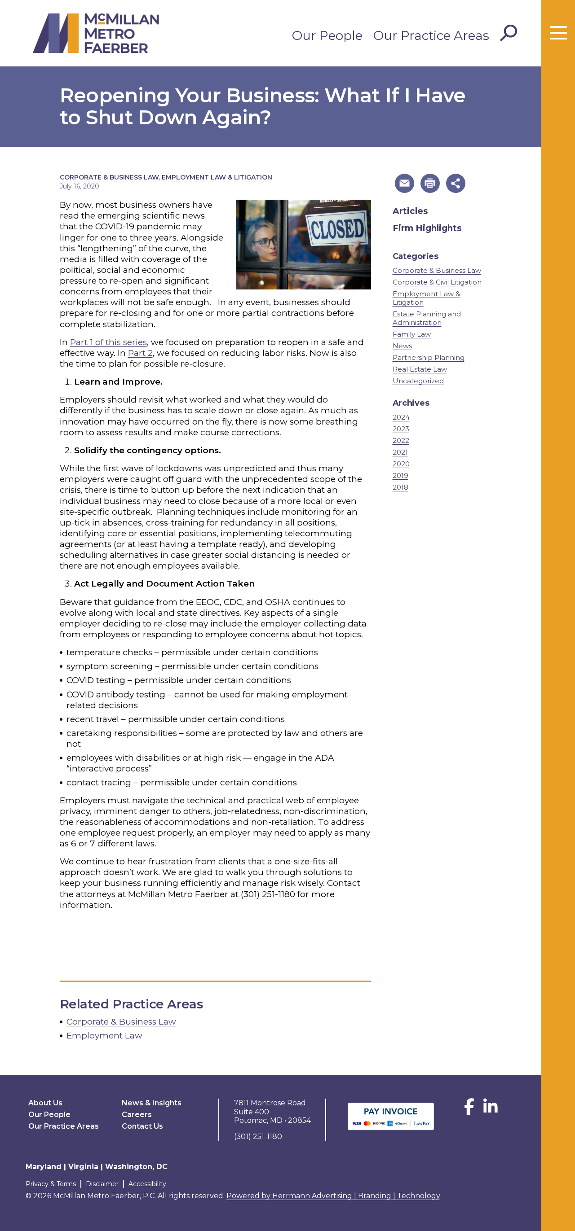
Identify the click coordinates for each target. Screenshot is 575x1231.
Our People (327, 35)
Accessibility (147, 1184)
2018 (400, 487)
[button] (404, 183)
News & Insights (151, 1103)
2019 (400, 475)
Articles (410, 211)
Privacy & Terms (51, 1184)
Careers (137, 1114)
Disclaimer (102, 1184)
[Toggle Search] (508, 33)
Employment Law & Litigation (217, 177)
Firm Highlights (427, 228)
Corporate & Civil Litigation (437, 282)
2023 (401, 429)
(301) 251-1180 (268, 894)
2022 (401, 440)
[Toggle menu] (558, 33)
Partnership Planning (428, 357)
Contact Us (142, 1126)
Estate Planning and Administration (427, 318)
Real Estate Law (420, 369)
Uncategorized (418, 381)
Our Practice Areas (431, 35)
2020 (401, 464)
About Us (45, 1103)
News (402, 346)
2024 (401, 417)
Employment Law (104, 1035)
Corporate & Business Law (109, 177)
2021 (400, 452)
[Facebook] (469, 1110)
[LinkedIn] (490, 1110)
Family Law (412, 334)
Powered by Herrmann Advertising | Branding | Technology (333, 1196)
